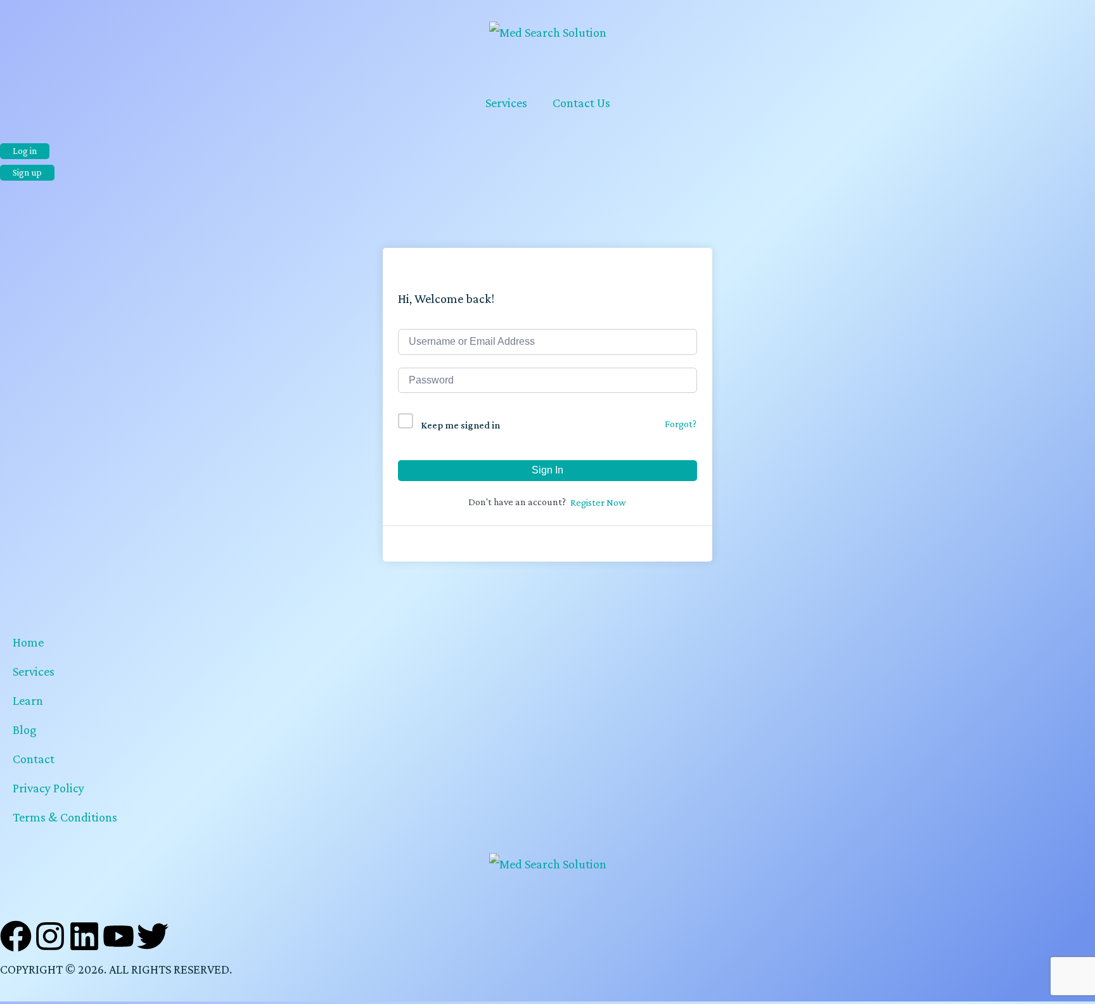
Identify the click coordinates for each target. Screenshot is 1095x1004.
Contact (33, 759)
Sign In (547, 470)
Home (28, 642)
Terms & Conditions (65, 817)
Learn (28, 700)
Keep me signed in (460, 425)
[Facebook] (16, 936)
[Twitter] (153, 936)
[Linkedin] (84, 936)
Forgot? (680, 423)
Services (506, 103)
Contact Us (581, 103)
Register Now (598, 502)
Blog (24, 730)
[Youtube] (118, 936)
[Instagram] (50, 936)
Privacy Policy (48, 788)
